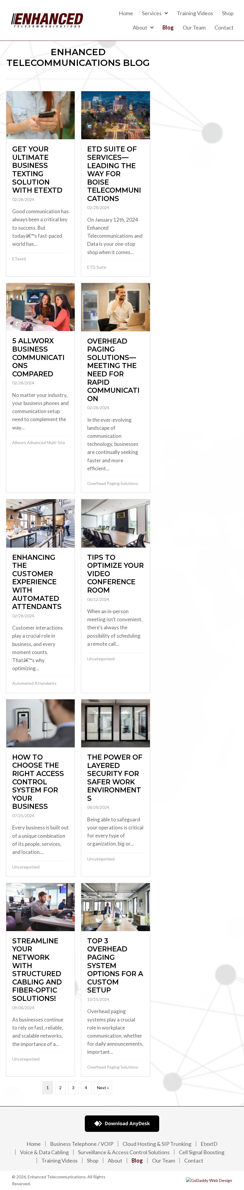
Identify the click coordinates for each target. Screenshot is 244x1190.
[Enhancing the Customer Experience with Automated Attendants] (40, 596)
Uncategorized (101, 658)
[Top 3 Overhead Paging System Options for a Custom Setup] (115, 979)
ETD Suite (96, 267)
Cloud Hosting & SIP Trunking (157, 1143)
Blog (137, 1160)
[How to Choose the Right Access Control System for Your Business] (40, 788)
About (115, 1160)
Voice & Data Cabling (44, 1152)
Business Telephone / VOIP (81, 1143)
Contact (193, 1160)
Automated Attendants (34, 683)
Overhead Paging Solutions (112, 483)
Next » (103, 1087)
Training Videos (59, 1160)
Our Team (163, 1160)
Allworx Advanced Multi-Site (38, 442)
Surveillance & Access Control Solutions (124, 1152)
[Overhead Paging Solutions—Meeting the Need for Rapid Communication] (115, 388)
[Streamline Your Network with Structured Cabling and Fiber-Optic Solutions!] (40, 979)
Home (33, 1143)
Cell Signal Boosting (201, 1152)
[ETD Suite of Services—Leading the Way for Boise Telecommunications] (115, 183)
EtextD (209, 1143)
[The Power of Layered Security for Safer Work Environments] (115, 788)
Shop (92, 1160)
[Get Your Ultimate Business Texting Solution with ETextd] (40, 183)
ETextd (19, 258)
